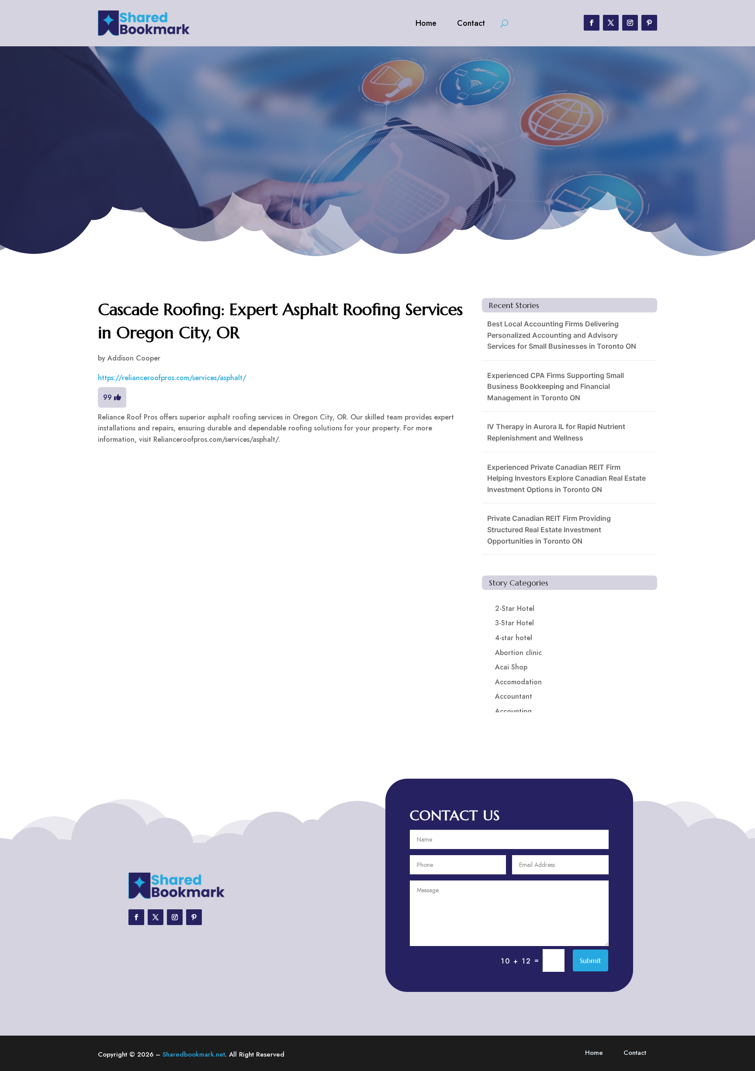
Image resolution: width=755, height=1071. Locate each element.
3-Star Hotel (514, 623)
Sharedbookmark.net (194, 1054)
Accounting (513, 711)
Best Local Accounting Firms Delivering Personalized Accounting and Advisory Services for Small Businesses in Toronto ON (561, 334)
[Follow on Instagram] (630, 23)
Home (426, 23)
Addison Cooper (133, 358)
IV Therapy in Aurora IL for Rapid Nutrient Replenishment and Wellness (556, 432)
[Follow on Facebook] (591, 23)
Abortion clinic (518, 653)
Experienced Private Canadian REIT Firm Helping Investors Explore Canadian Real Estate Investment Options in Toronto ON (566, 478)
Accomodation (518, 682)
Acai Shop (511, 667)
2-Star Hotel (514, 608)
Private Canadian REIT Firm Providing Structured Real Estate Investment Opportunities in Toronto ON (549, 529)
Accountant (513, 696)
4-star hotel (513, 638)
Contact (471, 23)
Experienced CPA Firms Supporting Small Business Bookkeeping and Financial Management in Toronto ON (555, 386)
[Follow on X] (611, 23)
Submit (590, 960)
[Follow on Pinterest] (649, 23)
